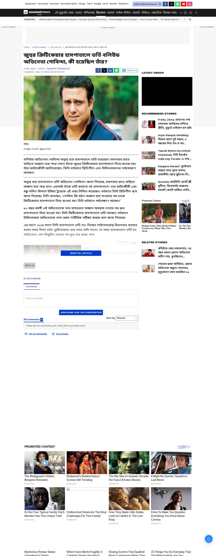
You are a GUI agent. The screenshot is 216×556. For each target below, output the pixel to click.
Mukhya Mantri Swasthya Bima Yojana (57, 19)
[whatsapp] (177, 4)
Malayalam (30, 3)
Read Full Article (81, 253)
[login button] (186, 12)
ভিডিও (146, 12)
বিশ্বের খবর (170, 12)
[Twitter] (171, 4)
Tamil (90, 3)
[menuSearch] (196, 12)
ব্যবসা (110, 12)
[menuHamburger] (190, 12)
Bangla (97, 3)
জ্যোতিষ (156, 12)
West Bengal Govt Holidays (123, 19)
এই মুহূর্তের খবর (64, 12)
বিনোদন (101, 12)
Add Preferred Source (145, 4)
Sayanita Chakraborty (58, 68)
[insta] (189, 4)
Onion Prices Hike (149, 19)
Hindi (105, 3)
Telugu (81, 3)
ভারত (78, 12)
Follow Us (132, 70)
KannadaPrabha (68, 3)
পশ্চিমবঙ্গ (89, 12)
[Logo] (38, 13)
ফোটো (136, 12)
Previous (184, 19)
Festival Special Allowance (93, 19)
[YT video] (183, 4)
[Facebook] (165, 4)
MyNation (123, 3)
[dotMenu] (181, 12)
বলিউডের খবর (29, 265)
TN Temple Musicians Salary (174, 19)
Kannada (54, 3)
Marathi (113, 3)
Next (189, 19)
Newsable (43, 3)
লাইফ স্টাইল (123, 12)
